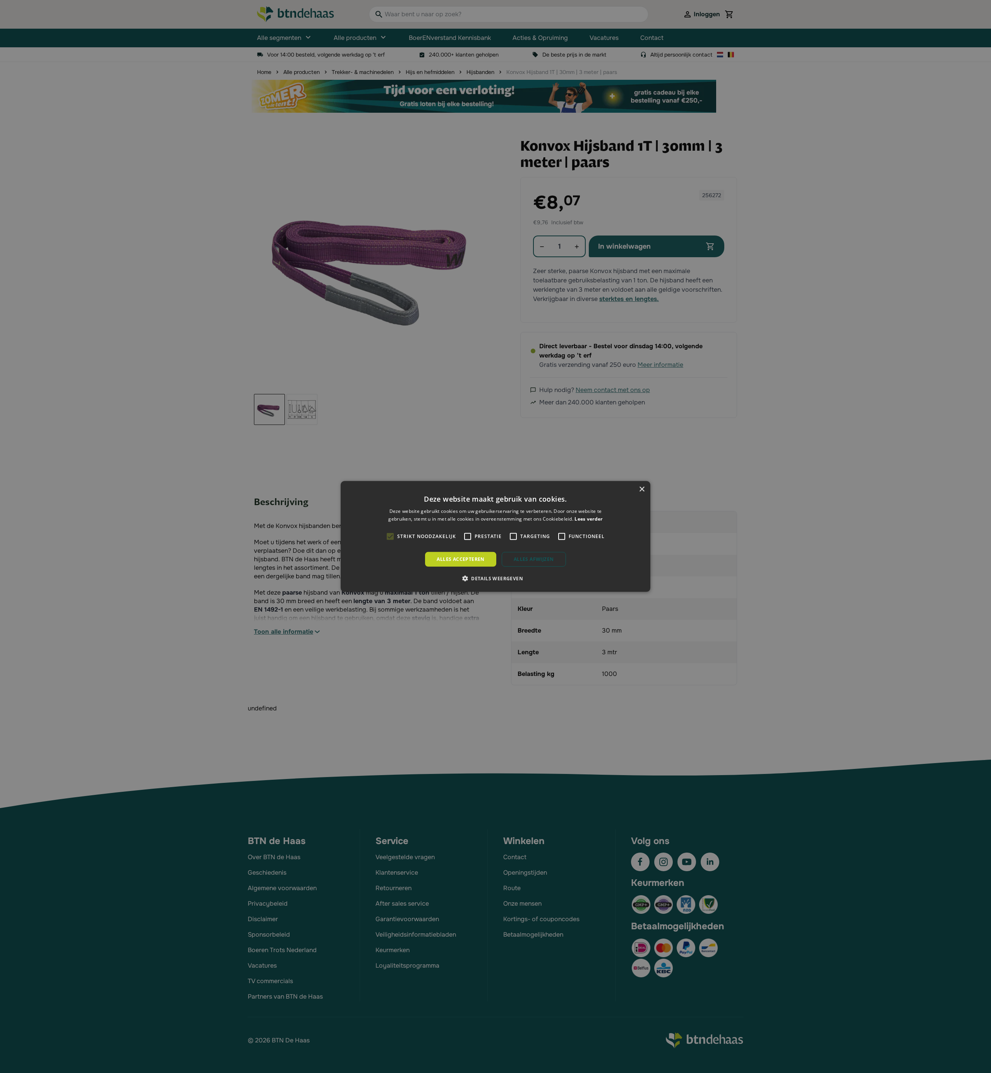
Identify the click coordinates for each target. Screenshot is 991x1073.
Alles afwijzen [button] (534, 559)
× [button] (642, 489)
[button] (495, 578)
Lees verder (588, 519)
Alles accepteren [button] (460, 559)
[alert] (495, 536)
